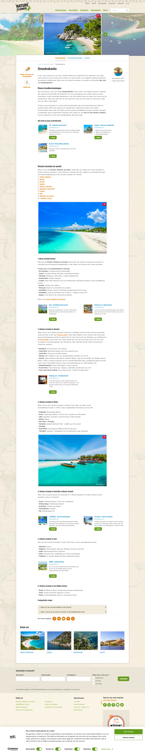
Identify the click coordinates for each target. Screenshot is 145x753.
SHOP (94, 3)
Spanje (42, 184)
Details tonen (105, 749)
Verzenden (123, 679)
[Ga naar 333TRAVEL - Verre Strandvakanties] (43, 521)
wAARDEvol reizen (22, 704)
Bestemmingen (60, 10)
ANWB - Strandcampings (56, 562)
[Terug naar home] (23, 7)
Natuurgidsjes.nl (22, 707)
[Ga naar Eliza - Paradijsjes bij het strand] (43, 309)
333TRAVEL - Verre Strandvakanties (59, 517)
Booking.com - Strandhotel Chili (58, 376)
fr (128, 3)
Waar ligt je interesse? (100, 675)
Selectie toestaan (128, 737)
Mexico (42, 182)
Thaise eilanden (45, 177)
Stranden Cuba (46, 198)
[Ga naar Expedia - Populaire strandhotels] (88, 129)
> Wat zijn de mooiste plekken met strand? (55, 607)
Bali (41, 193)
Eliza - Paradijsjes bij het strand (58, 305)
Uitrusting (48, 701)
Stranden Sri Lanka (47, 196)
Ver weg (98, 683)
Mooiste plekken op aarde (25, 701)
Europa (98, 680)
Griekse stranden (46, 186)
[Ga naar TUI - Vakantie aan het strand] (43, 129)
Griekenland (78, 652)
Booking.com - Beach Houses (103, 305)
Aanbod (87, 58)
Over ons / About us (81, 707)
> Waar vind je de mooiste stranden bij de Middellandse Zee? (62, 612)
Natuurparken (96, 10)
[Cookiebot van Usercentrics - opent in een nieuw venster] (12, 749)
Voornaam (20, 675)
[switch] (58, 749)
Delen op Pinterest (98, 15)
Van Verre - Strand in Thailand (103, 517)
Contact (77, 701)
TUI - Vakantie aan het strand (57, 125)
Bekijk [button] (53, 138)
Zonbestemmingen (26, 652)
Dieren (105, 10)
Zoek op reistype (51, 704)
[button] (40, 34)
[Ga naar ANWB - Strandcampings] (43, 566)
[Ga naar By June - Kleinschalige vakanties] (43, 148)
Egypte (102, 652)
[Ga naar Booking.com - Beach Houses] (88, 309)
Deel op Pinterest (104, 204)
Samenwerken (79, 704)
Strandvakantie (60, 58)
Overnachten (73, 10)
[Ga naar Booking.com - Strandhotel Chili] (43, 380)
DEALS (87, 3)
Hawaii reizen (62, 335)
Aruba (42, 179)
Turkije (49, 652)
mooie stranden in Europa (55, 299)
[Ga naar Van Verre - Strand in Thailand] (88, 521)
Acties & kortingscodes (24, 710)
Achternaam (46, 675)
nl (126, 3)
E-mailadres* (71, 675)
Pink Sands (44, 340)
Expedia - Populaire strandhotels (104, 125)
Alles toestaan (128, 731)
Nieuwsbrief (102, 3)
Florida (41, 191)
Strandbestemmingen (75, 58)
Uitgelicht (112, 3)
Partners (121, 3)
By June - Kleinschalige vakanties (59, 144)
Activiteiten (84, 10)
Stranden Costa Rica (47, 189)
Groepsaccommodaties (53, 707)
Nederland (99, 678)
